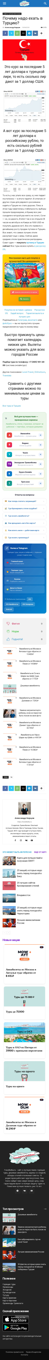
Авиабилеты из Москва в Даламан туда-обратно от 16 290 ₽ (21, 1125)
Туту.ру (6, 1295)
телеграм (22, 320)
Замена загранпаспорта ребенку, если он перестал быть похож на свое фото (30, 713)
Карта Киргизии (10, 1300)
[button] (45, 3)
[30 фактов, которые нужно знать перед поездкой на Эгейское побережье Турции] (9, 1267)
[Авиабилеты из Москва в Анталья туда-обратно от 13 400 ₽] (9, 651)
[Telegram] (29, 33)
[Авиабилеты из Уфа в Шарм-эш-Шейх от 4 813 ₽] (9, 738)
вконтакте (33, 320)
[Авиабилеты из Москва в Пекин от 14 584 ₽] (9, 664)
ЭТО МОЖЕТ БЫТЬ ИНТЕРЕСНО (17, 852)
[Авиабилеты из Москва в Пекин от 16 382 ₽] (9, 750)
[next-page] (8, 932)
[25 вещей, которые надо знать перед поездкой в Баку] (9, 873)
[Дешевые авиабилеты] (9, 688)
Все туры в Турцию (12, 406)
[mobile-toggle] (4, 3)
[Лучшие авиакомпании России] (9, 923)
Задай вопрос (17, 313)
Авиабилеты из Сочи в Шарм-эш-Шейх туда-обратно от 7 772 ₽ (30, 676)
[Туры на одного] (24, 1071)
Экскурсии (7, 1289)
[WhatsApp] (17, 33)
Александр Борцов (12, 27)
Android (9, 609)
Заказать (26, 299)
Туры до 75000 (15, 1011)
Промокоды (8, 1287)
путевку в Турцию (35, 242)
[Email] (23, 33)
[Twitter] (11, 33)
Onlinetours (39, 372)
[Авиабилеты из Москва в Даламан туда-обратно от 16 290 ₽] (24, 1107)
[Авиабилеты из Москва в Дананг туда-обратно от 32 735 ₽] (9, 725)
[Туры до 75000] (24, 996)
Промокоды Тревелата (13, 1303)
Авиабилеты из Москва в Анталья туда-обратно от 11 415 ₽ (30, 762)
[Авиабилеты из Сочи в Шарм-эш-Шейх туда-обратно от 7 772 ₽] (9, 676)
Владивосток (23, 895)
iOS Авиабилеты (12, 604)
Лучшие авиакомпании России (31, 1252)
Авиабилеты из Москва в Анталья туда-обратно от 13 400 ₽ (30, 651)
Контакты (24, 1355)
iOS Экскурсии (28, 604)
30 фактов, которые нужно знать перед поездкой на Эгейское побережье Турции (32, 1266)
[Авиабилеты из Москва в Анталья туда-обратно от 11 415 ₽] (9, 762)
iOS (29, 599)
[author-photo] (24, 814)
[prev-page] (4, 932)
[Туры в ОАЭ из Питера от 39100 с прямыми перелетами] (24, 1032)
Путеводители (9, 1292)
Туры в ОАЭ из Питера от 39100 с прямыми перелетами (24, 1049)
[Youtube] (33, 840)
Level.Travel (27, 372)
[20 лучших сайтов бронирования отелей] (9, 885)
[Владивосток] (9, 898)
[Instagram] (22, 840)
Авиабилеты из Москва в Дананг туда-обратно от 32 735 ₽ (30, 725)
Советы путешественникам (12, 14)
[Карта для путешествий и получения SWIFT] (9, 860)
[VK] (35, 33)
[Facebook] (5, 33)
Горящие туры (9, 1284)
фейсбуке (7, 323)
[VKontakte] (27, 840)
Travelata (7, 375)
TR (11, 777)
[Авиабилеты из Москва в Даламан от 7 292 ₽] (9, 701)
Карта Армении (9, 1298)
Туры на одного (15, 1086)
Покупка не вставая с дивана (18, 310)
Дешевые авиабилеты (30, 686)
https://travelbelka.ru (24, 822)
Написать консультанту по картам (25, 292)
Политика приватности (15, 1352)
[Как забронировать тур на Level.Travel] (9, 1242)
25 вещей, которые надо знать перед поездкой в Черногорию (29, 910)
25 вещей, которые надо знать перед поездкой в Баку (29, 873)
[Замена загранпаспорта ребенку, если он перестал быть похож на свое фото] (9, 713)
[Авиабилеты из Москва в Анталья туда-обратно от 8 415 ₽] (24, 954)
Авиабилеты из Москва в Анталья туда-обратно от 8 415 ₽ (21, 972)
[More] (41, 33)
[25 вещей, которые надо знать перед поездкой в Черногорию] (9, 910)
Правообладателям (33, 1352)
